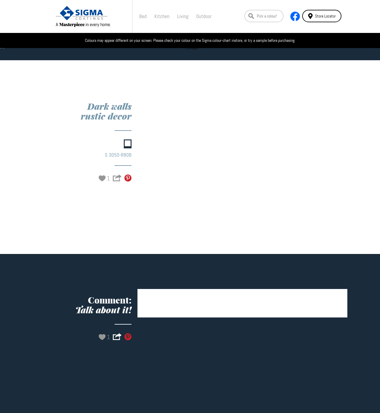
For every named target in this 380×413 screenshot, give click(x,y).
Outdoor (204, 16)
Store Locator (325, 16)
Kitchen (162, 16)
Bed (143, 16)
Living (183, 16)
